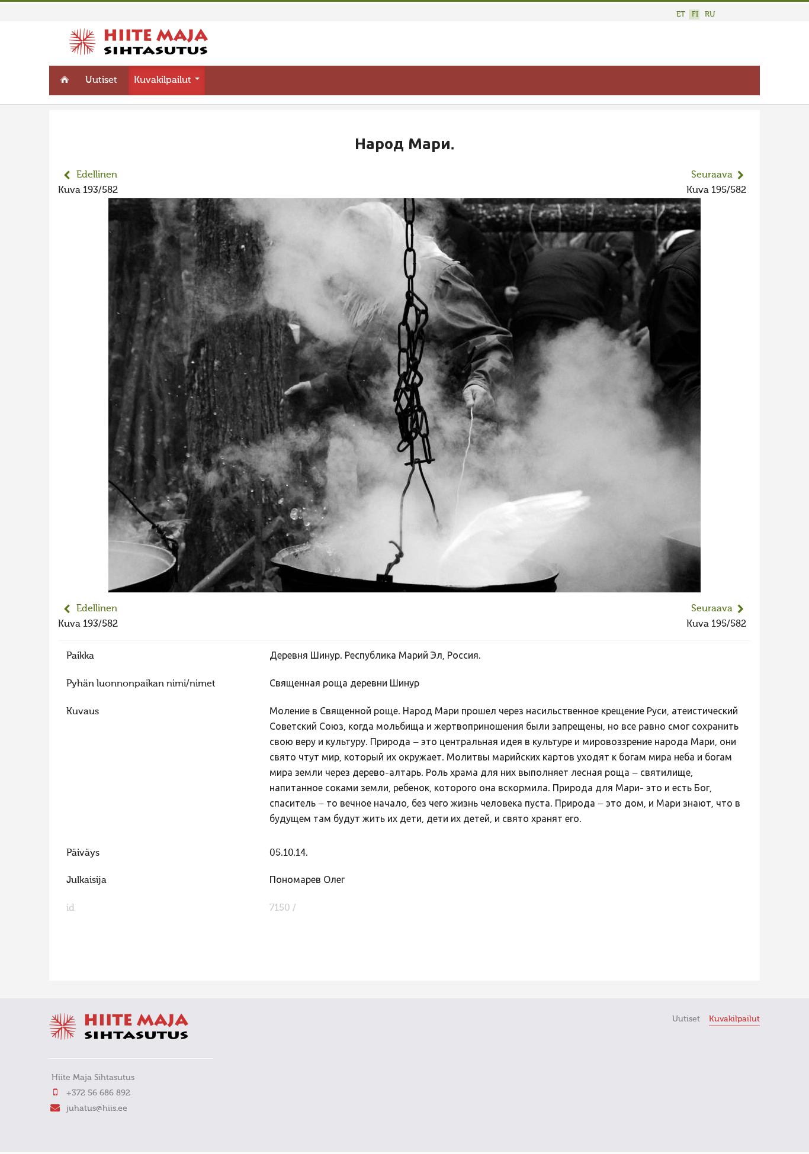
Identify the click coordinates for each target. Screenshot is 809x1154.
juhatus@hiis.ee (96, 1108)
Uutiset (101, 80)
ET (680, 14)
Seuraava (712, 175)
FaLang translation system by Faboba (99, 964)
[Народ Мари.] (404, 585)
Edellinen (96, 175)
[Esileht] (138, 53)
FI (695, 14)
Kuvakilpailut (164, 80)
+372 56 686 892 (98, 1093)
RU (710, 14)
